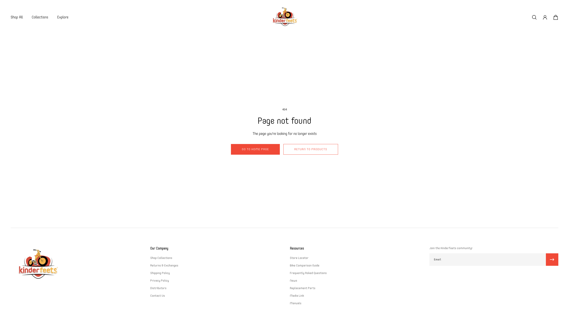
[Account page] (545, 17)
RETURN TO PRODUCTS (310, 149)
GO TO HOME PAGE (255, 149)
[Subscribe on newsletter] (552, 259)
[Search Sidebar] (534, 17)
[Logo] (284, 17)
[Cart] (555, 17)
